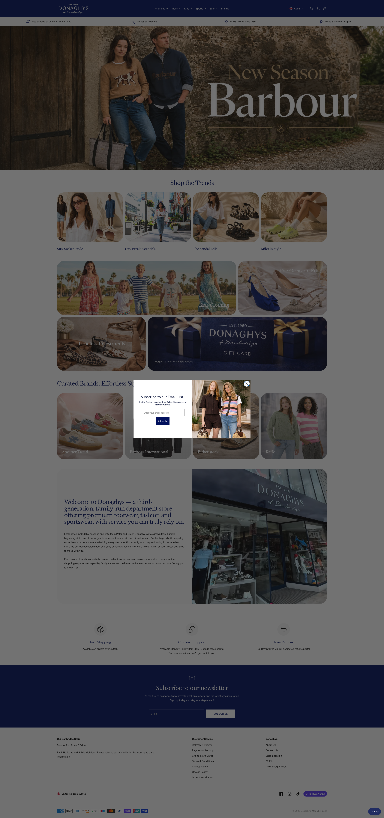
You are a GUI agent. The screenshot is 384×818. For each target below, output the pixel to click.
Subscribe (163, 420)
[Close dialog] (246, 383)
